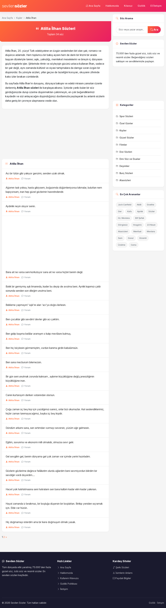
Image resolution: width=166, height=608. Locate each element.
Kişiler (19, 18)
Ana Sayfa (94, 5)
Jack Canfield (124, 204)
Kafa (129, 211)
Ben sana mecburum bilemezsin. (24, 362)
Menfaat (137, 231)
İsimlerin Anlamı (124, 572)
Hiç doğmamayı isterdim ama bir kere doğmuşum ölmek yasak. (41, 522)
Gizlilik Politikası (68, 583)
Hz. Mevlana (124, 218)
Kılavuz (128, 5)
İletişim (157, 5)
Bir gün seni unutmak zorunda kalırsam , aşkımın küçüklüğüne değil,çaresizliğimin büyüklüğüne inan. (50, 378)
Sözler (151, 211)
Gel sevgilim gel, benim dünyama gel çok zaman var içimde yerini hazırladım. (48, 456)
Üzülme (121, 245)
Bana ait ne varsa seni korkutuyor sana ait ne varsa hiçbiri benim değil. (44, 272)
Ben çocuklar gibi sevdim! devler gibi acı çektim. (32, 319)
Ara (155, 29)
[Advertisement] (55, 134)
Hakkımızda (112, 5)
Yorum (27, 178)
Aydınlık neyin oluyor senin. (21, 206)
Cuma (133, 245)
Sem (120, 238)
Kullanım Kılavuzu (69, 578)
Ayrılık (140, 211)
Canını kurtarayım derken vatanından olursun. (30, 395)
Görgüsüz (123, 225)
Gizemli (143, 238)
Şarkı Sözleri (122, 567)
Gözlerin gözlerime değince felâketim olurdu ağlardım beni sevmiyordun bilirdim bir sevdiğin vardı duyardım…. (51, 473)
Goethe (150, 204)
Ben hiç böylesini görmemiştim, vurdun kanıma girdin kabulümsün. (42, 347)
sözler (14, 5)
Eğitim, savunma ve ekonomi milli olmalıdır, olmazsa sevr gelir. (40, 442)
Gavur (131, 238)
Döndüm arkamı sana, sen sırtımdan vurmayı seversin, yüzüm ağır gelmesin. (47, 427)
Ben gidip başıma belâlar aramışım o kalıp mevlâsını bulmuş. (38, 333)
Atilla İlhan (13, 178)
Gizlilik (141, 5)
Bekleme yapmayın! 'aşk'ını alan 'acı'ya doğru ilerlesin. (36, 305)
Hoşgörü (137, 225)
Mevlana (151, 231)
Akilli (139, 204)
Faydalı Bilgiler (123, 578)
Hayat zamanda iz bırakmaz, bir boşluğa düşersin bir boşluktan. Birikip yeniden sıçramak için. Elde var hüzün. (54, 505)
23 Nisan (151, 225)
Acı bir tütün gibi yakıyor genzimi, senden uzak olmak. (35, 173)
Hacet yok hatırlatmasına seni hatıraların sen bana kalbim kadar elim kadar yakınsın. (51, 489)
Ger (120, 211)
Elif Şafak (139, 218)
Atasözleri (123, 231)
